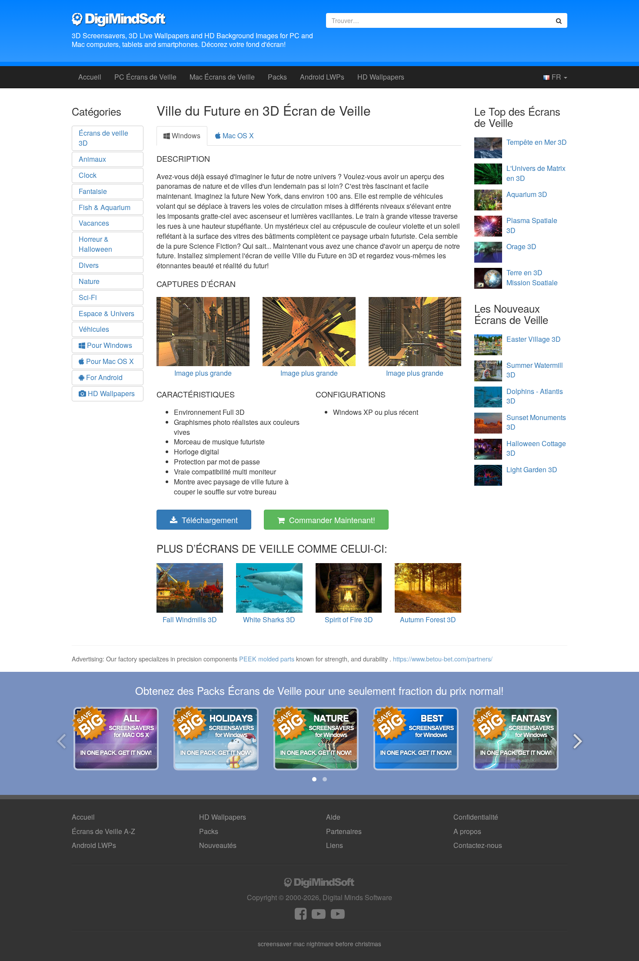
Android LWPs (322, 77)
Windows (185, 135)
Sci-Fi (88, 297)
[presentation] (61, 739)
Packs (277, 77)
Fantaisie (93, 191)
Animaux (92, 159)
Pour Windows (108, 345)
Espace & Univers (106, 313)
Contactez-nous (477, 845)
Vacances (94, 223)
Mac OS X (237, 135)
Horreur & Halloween (95, 244)
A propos (467, 831)
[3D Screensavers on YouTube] (319, 916)
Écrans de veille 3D (103, 138)
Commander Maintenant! (330, 519)
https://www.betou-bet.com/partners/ (443, 658)
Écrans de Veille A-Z (103, 831)
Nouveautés (217, 845)
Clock (88, 175)
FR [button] (556, 77)
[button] (314, 779)
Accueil (89, 77)
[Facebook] (300, 916)
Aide (333, 817)
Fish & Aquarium (104, 207)
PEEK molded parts (266, 658)
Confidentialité (475, 817)
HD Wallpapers (380, 77)
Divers (89, 265)
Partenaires (344, 831)
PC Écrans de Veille (145, 77)
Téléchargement (207, 519)
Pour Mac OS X (109, 361)
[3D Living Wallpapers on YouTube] (338, 916)
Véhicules (94, 329)
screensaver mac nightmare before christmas (319, 943)
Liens (334, 845)
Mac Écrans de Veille (222, 77)
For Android (103, 377)
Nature (89, 281)
